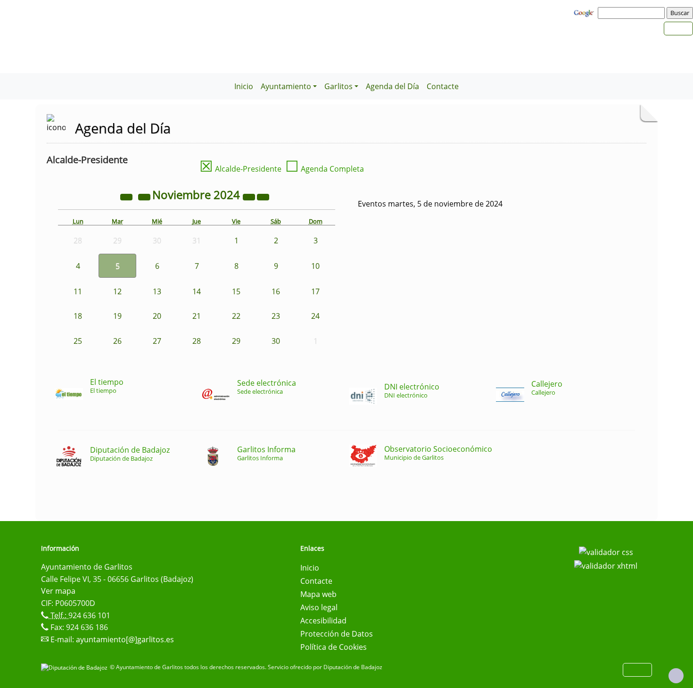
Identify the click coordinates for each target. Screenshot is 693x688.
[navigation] (632, 13)
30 (276, 341)
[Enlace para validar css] (606, 551)
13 (157, 291)
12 (117, 291)
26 (117, 341)
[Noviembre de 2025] (250, 196)
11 (78, 291)
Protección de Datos (336, 634)
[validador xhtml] (605, 565)
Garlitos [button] (338, 86)
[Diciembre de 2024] (263, 196)
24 (315, 316)
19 (117, 316)
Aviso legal (319, 607)
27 (157, 341)
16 (276, 291)
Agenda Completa (324, 169)
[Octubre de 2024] (145, 196)
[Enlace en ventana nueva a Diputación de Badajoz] (75, 667)
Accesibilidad (323, 620)
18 (78, 316)
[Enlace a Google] (585, 12)
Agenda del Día (392, 86)
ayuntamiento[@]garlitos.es (125, 639)
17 (315, 291)
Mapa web (318, 594)
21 (196, 316)
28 (196, 341)
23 (276, 316)
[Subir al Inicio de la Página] (676, 675)
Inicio (243, 86)
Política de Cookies (333, 647)
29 (236, 341)
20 (157, 316)
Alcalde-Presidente (240, 169)
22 (236, 316)
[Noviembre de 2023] (127, 196)
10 (315, 266)
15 (236, 291)
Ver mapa (58, 591)
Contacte (443, 86)
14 (196, 291)
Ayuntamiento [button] (286, 86)
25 (78, 341)
